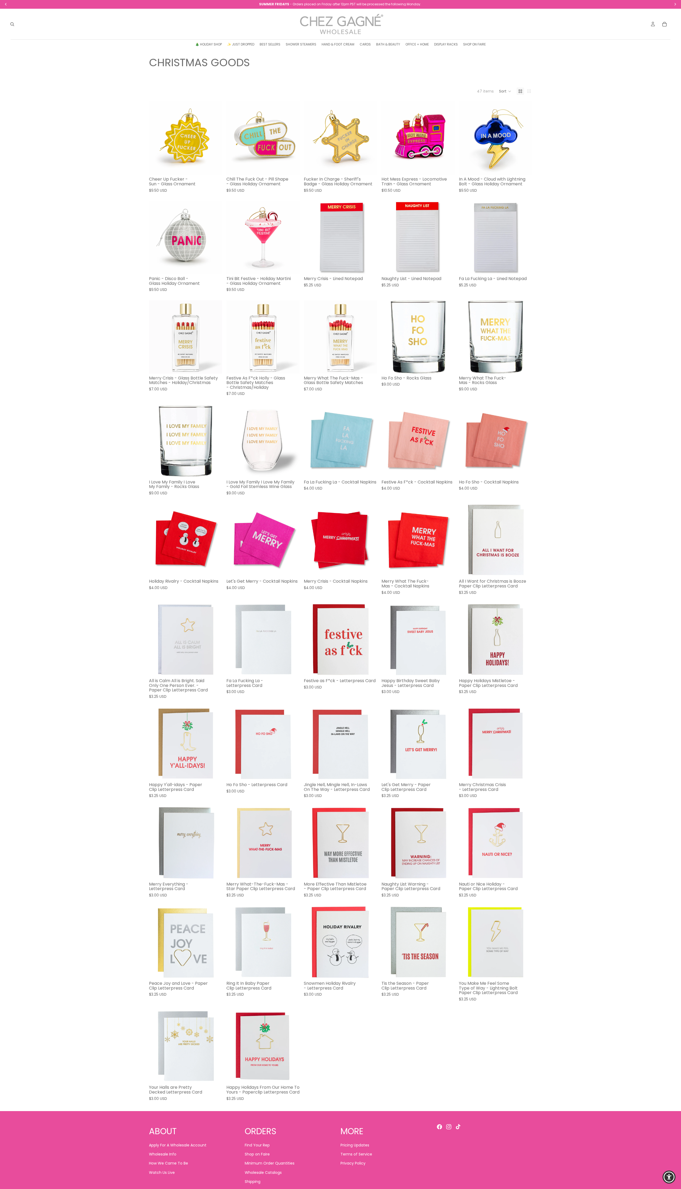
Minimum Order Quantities (269, 1163)
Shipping (252, 1181)
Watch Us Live (162, 1172)
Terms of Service (356, 1154)
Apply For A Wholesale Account (177, 1145)
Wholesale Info (162, 1154)
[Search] (12, 24)
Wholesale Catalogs (263, 1172)
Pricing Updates (354, 1145)
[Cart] (664, 24)
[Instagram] (449, 1127)
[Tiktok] (458, 1127)
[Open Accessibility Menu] (669, 1177)
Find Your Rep (257, 1145)
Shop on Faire (257, 1154)
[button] (505, 91)
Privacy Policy (353, 1163)
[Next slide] (214, 138)
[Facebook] (439, 1127)
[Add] (214, 167)
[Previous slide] (157, 138)
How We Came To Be (168, 1163)
